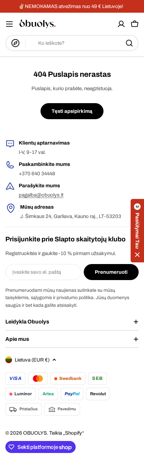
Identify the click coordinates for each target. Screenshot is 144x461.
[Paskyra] (121, 24)
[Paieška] (129, 43)
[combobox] (72, 43)
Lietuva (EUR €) (32, 360)
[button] (137, 230)
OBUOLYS (35, 433)
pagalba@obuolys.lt (41, 195)
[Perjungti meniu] (9, 24)
